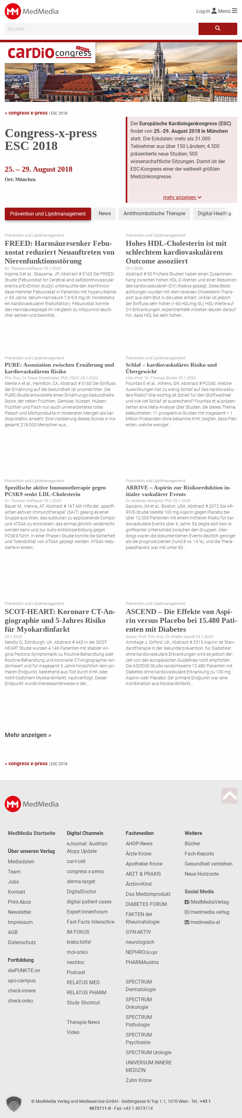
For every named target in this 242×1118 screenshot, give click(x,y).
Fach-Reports (199, 854)
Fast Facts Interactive (90, 922)
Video (73, 1032)
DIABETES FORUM (146, 904)
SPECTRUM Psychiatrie (139, 1038)
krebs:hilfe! (79, 942)
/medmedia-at (204, 922)
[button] (14, 1104)
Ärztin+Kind (139, 884)
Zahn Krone (139, 1080)
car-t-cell (76, 861)
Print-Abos (19, 902)
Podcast (76, 972)
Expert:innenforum (87, 912)
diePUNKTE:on (24, 970)
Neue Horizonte (202, 874)
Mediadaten (21, 862)
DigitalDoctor (81, 892)
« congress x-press (27, 113)
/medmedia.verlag (209, 912)
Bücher (192, 844)
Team (14, 872)
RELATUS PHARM (87, 993)
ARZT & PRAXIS (143, 874)
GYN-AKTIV (138, 932)
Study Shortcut (83, 1003)
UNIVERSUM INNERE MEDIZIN (149, 1066)
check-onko (20, 1001)
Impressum (20, 922)
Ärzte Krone (138, 854)
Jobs (13, 882)
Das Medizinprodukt (148, 894)
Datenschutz (22, 942)
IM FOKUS (78, 932)
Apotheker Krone (144, 864)
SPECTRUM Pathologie (139, 1021)
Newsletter (19, 912)
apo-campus (22, 981)
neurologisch (140, 942)
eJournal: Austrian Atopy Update (87, 847)
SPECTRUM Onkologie (139, 1003)
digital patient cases (89, 902)
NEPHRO (141, 952)
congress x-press (85, 871)
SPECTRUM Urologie (148, 1053)
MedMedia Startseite (31, 833)
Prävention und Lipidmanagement (48, 214)
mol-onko (77, 952)
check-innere (22, 991)
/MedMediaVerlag (209, 902)
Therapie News (83, 1022)
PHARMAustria (142, 962)
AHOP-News (139, 844)
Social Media (199, 892)
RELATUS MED (83, 982)
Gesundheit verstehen (209, 864)
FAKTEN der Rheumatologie (142, 918)
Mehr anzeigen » (28, 735)
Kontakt (16, 892)
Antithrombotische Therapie (154, 213)
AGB (13, 932)
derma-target (81, 881)
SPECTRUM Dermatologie (141, 985)
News (105, 213)
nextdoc (75, 962)
